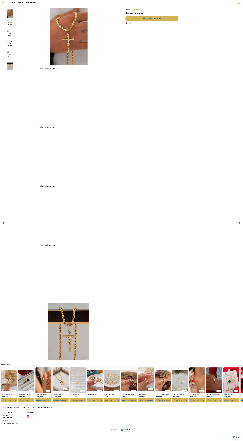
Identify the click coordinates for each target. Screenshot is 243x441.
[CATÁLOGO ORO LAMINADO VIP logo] (8, 2)
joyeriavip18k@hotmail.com (10, 423)
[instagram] (27, 416)
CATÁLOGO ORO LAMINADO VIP (23, 3)
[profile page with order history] (239, 3)
